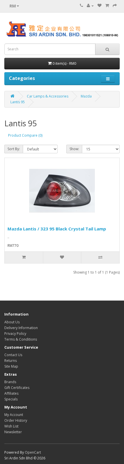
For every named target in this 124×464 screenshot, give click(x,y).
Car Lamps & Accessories (47, 96)
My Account (13, 414)
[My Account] (90, 5)
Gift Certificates (16, 387)
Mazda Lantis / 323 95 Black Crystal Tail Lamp (56, 229)
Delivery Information (21, 327)
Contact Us (13, 354)
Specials (11, 399)
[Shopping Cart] (107, 5)
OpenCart (33, 452)
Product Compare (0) (25, 135)
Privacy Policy (15, 333)
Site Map (11, 366)
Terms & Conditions (20, 339)
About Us (12, 322)
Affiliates (11, 393)
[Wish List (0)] (99, 5)
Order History (15, 420)
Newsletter (13, 431)
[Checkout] (115, 5)
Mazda (86, 96)
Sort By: (13, 148)
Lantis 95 (17, 102)
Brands (10, 381)
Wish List (11, 426)
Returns (10, 360)
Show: (74, 148)
